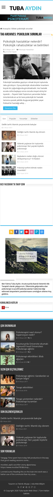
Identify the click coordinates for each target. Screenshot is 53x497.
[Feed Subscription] (52, 34)
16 (31, 338)
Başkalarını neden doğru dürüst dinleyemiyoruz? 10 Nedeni (30, 157)
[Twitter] (21, 232)
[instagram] (42, 232)
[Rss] (11, 232)
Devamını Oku (10, 108)
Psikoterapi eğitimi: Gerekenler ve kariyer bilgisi (32, 377)
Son (4, 118)
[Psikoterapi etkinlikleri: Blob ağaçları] (8, 360)
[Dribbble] (31, 232)
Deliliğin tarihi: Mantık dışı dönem (31, 132)
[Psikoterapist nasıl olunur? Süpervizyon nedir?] (8, 336)
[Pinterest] (26, 232)
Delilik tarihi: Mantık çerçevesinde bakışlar (19, 124)
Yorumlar (23, 118)
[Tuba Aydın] (26, 7)
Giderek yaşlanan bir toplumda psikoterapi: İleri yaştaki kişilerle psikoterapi (30, 146)
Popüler (12, 118)
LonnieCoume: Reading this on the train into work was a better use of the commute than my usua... (24, 473)
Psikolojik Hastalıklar (26, 49)
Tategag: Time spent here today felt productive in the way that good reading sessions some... (25, 459)
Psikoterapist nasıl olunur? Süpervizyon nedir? (29, 333)
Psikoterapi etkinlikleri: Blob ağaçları (29, 357)
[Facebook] (16, 232)
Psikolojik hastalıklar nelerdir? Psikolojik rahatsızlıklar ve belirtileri (26, 43)
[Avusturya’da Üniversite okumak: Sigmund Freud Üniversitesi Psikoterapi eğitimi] (8, 347)
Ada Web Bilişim (38, 483)
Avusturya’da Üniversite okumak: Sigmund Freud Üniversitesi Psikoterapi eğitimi (32, 346)
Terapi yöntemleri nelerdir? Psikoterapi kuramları (29, 400)
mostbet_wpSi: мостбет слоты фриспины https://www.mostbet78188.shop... (18, 466)
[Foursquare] (36, 232)
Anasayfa (6, 28)
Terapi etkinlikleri (24, 387)
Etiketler (34, 118)
